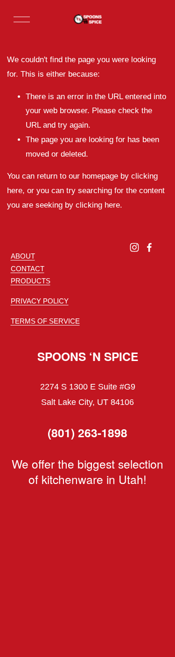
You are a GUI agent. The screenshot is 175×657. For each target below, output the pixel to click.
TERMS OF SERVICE (45, 321)
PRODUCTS (30, 281)
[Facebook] (149, 247)
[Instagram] (134, 247)
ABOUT (23, 256)
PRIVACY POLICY (40, 301)
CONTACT (27, 269)
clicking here (98, 205)
